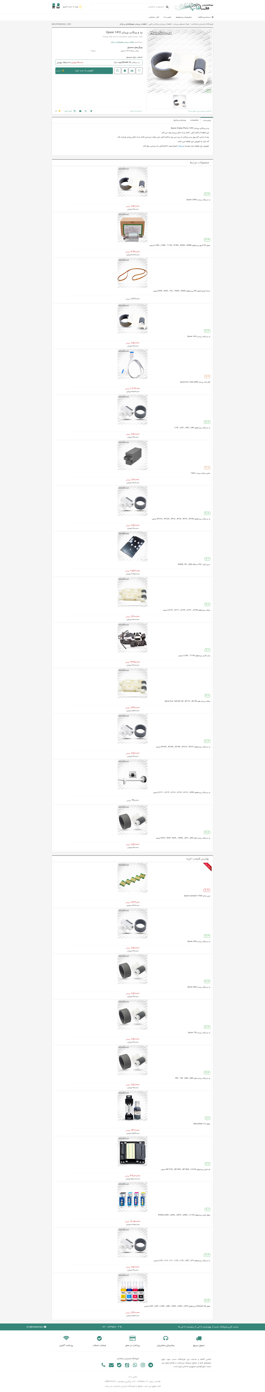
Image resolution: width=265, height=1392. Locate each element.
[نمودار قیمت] (132, 70)
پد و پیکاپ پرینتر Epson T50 (199, 1033)
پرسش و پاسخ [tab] (180, 120)
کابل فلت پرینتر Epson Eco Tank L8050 (195, 382)
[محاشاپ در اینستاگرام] (143, 1365)
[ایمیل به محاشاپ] (111, 1365)
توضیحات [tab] (207, 120)
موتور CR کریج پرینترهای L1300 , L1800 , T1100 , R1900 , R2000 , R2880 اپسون (179, 245)
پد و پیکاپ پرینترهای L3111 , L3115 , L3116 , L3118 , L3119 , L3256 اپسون (181, 792)
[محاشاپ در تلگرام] (150, 1365)
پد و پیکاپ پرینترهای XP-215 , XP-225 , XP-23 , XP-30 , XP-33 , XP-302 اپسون (181, 519)
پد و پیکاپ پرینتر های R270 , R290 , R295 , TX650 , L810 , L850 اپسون (183, 838)
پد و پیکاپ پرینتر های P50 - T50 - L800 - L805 (192, 1078)
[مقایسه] (117, 70)
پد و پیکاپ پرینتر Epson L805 (199, 987)
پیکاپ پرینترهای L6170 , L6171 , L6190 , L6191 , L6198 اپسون (186, 610)
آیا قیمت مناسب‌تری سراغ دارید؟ (200, 111)
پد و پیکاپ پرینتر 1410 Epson (198, 336)
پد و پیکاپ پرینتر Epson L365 (199, 941)
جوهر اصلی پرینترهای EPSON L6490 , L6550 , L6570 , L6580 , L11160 (184, 1215)
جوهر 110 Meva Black (202, 1124)
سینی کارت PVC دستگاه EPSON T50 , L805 (194, 564)
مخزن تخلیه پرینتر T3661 (200, 473)
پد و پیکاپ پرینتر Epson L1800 (198, 200)
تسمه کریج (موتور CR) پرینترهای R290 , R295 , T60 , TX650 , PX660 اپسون (181, 291)
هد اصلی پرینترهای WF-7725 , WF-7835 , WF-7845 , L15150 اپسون (185, 1169)
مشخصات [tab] (194, 120)
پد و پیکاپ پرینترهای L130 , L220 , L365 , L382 (192, 428)
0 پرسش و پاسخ (136, 111)
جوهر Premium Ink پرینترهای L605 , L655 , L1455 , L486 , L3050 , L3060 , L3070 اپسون (177, 1306)
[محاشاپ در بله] (119, 1365)
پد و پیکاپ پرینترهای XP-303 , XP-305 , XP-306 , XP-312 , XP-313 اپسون (183, 747)
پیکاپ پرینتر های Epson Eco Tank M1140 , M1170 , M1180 (187, 701)
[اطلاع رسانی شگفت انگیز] (124, 70)
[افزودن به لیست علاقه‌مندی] (139, 70)
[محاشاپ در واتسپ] (135, 1365)
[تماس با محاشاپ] (103, 1365)
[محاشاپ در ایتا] (127, 1365)
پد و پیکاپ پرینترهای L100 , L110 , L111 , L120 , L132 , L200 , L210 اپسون (182, 1261)
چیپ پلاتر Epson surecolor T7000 (197, 896)
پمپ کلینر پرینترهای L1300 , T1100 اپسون (194, 656)
